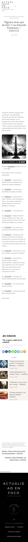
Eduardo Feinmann (7, 444)
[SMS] (21, 351)
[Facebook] (3, 351)
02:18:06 (8, 284)
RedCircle (8, 347)
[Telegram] (18, 351)
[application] (14, 162)
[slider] (23, 161)
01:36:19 (8, 235)
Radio (17, 18)
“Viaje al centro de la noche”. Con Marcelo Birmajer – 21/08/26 (16, 363)
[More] (24, 351)
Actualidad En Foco (8, 5)
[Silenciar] (20, 162)
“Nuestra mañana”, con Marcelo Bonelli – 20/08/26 (17, 395)
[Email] (15, 351)
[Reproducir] (4, 162)
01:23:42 (8, 216)
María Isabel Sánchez (13, 446)
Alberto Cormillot (6, 443)
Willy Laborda (9, 447)
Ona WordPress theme (18, 523)
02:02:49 (8, 258)
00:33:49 (8, 180)
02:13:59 (8, 277)
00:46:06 (8, 189)
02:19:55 (8, 291)
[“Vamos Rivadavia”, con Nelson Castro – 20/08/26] (4, 375)
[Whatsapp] (12, 351)
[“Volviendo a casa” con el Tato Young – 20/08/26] (4, 385)
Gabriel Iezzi (15, 444)
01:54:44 (8, 251)
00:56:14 (8, 197)
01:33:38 (8, 227)
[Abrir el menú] (15, 6)
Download (11, 166)
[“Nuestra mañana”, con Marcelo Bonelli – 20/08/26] (4, 395)
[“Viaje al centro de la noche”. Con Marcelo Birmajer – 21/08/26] (4, 364)
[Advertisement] (14, 58)
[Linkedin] (9, 351)
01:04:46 (8, 211)
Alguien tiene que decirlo (10, 16)
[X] (6, 351)
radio (21, 446)
